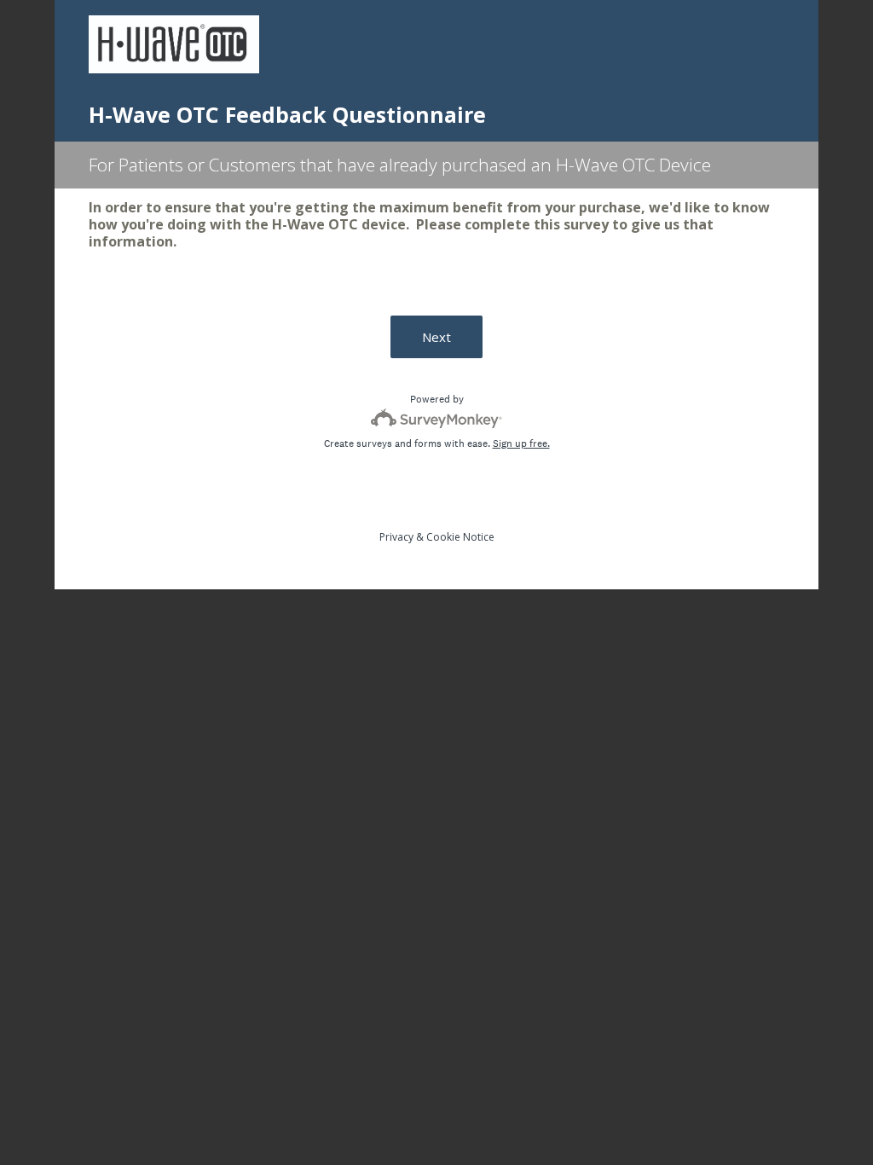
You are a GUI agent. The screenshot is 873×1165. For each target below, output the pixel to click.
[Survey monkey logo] (437, 418)
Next (436, 336)
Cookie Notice (460, 537)
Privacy (396, 537)
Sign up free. (521, 443)
